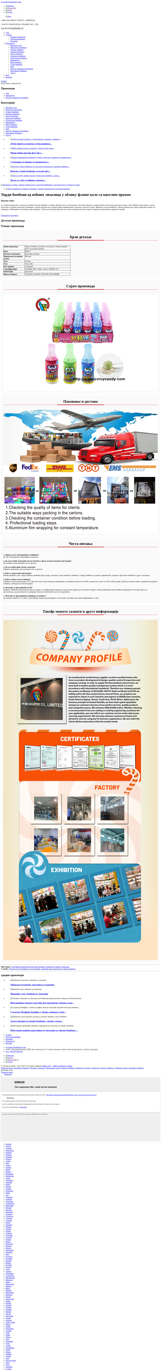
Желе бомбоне (16, 62)
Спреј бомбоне (16, 65)
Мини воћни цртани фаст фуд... (26, 153)
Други (12, 73)
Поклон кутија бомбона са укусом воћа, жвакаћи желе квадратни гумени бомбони (42, 969)
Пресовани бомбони (18, 71)
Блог (7, 75)
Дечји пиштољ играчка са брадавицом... (31, 143)
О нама (8, 35)
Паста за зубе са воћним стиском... (28, 180)
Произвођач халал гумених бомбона (60, 1068)
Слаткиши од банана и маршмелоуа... (29, 162)
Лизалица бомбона (17, 56)
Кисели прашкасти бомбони (21, 69)
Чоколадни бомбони (18, 48)
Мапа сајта (47, 1066)
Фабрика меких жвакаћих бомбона (15, 1068)
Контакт (9, 77)
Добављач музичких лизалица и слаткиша (32, 984)
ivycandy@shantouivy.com (11, 2)
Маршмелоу (15, 60)
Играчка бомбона (17, 52)
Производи (10, 43)
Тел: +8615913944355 (14, 1052)
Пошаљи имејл (7, 1072)
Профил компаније (18, 37)
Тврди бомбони (16, 54)
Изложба (13, 41)
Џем (12, 67)
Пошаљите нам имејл (9, 215)
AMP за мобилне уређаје (62, 1066)
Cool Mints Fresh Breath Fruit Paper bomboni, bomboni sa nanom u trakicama (40, 967)
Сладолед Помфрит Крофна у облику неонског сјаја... (38, 1012)
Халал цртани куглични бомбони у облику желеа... (36, 1021)
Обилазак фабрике (17, 39)
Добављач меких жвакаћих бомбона (129, 1068)
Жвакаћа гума (16, 45)
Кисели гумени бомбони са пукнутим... (30, 171)
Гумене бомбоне (16, 50)
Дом (7, 33)
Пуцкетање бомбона (18, 58)
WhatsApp (8, 1074)
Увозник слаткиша (37, 1068)
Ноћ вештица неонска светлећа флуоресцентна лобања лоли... (42, 1003)
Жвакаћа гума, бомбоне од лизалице (29, 994)
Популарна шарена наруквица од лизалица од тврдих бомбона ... (44, 1030)
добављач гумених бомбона (102, 1068)
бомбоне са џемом (83, 1068)
